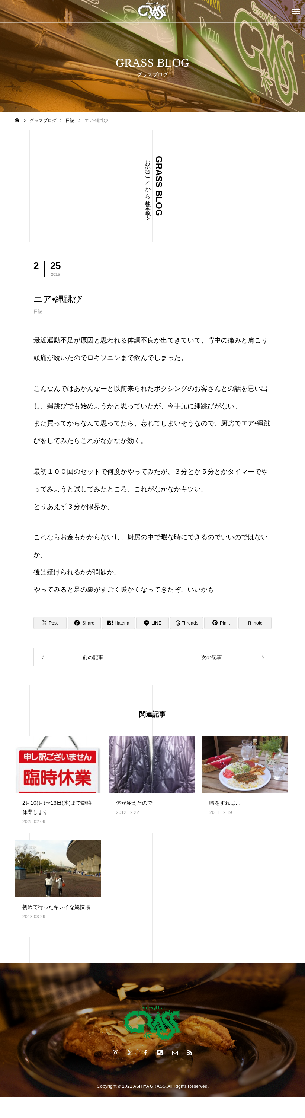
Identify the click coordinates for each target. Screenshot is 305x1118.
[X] (130, 1052)
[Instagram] (115, 1052)
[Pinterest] (160, 1052)
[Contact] (175, 1052)
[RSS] (189, 1052)
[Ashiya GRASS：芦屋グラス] (152, 11)
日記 (37, 311)
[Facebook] (145, 1052)
